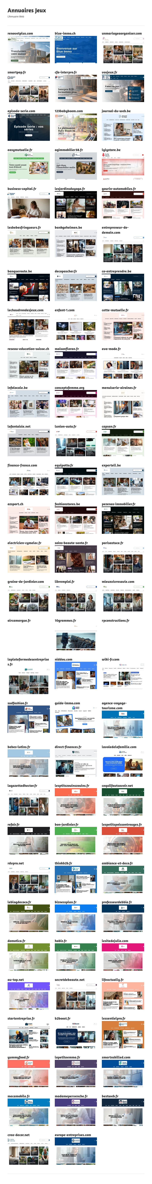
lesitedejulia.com (115, 940)
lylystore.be (111, 149)
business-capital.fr (22, 188)
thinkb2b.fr (63, 863)
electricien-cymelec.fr (24, 543)
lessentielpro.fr (113, 1018)
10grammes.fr (65, 620)
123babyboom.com (69, 111)
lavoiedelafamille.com (119, 747)
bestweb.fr (110, 1096)
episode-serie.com (21, 111)
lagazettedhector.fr (22, 785)
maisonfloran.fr (67, 348)
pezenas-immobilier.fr (119, 504)
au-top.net (16, 979)
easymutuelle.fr (20, 149)
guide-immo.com (67, 703)
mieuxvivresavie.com (118, 581)
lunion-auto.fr (65, 426)
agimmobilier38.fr (69, 149)
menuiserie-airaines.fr (119, 387)
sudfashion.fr (18, 703)
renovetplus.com (20, 33)
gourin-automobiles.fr (119, 188)
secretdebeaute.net (69, 979)
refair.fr (14, 824)
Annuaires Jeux (27, 10)
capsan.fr (109, 426)
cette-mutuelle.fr (115, 310)
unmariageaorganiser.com (122, 33)
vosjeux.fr (109, 72)
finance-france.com (22, 465)
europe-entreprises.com (73, 1135)
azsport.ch (15, 504)
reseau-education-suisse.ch (28, 348)
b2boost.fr (63, 1018)
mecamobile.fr (19, 1096)
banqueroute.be (20, 271)
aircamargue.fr (19, 620)
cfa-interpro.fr (66, 72)
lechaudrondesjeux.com (25, 310)
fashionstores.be (67, 504)
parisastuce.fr (112, 543)
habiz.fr (61, 940)
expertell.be (111, 465)
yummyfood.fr (18, 1057)
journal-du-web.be (116, 111)
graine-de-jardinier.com (26, 581)
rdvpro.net (16, 863)
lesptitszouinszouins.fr (72, 785)
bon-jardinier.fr (67, 824)
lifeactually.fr (113, 979)
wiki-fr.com (110, 659)
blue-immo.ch (65, 33)
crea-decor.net (19, 1135)
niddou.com (63, 659)
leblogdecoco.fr (19, 902)
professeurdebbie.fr (117, 902)
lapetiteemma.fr (67, 1057)
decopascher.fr (66, 271)
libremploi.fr (65, 581)
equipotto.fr (64, 465)
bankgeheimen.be (68, 227)
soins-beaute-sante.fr (71, 543)
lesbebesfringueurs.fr (24, 227)
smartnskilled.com (116, 1057)
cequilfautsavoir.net (117, 785)
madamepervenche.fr (71, 1096)
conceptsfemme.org (69, 387)
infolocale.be (18, 387)
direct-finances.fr (68, 747)
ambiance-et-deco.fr (117, 863)
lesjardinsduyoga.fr (70, 188)
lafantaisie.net (19, 426)
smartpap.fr (17, 72)
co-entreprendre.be (116, 271)
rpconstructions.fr (115, 620)
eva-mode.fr (111, 348)
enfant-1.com (65, 310)
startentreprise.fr (21, 1018)
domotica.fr (16, 940)
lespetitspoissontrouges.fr (122, 824)
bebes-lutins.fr (19, 747)
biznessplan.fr (66, 902)
